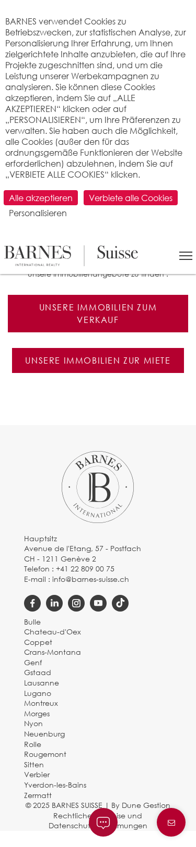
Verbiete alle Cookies (130, 197)
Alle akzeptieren (41, 197)
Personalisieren (38, 212)
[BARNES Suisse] (71, 255)
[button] (185, 256)
